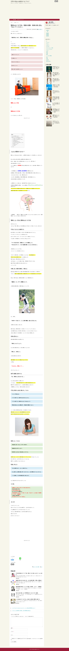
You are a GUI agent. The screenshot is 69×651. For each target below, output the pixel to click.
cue (41, 566)
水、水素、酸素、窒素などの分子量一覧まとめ (56, 104)
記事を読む (17, 578)
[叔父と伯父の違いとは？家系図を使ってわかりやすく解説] (13, 595)
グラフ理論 (50, 55)
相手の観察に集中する (17, 141)
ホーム (11, 19)
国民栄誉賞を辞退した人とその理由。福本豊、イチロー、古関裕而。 (29, 586)
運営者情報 (14, 19)
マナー (47, 50)
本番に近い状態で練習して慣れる (18, 139)
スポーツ (47, 45)
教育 (47, 54)
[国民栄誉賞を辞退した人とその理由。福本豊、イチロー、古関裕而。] (13, 588)
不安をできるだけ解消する (17, 138)
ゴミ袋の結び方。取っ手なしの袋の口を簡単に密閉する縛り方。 (28, 599)
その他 (14, 145)
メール (12, 631)
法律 (47, 58)
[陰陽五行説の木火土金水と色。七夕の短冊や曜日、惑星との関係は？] (13, 582)
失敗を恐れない (16, 140)
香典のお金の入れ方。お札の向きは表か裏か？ (56, 91)
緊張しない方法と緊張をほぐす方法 (17, 137)
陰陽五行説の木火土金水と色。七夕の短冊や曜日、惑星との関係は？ (29, 580)
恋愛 (47, 53)
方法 (36, 566)
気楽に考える (15, 144)
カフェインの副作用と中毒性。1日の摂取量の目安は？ (21, 610)
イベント (47, 42)
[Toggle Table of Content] (22, 135)
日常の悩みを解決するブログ (20, 1)
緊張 (38, 566)
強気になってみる (16, 143)
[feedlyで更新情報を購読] (55, 1)
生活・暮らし (40, 29)
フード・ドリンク (49, 49)
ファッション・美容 (49, 47)
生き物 (47, 59)
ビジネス (47, 46)
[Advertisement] (34, 11)
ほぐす (34, 566)
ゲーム (47, 43)
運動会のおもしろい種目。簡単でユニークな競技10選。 (56, 116)
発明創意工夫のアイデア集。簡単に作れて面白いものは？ (56, 67)
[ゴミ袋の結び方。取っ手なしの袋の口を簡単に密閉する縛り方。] (13, 601)
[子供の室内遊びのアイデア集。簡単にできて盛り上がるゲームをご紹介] (13, 575)
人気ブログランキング (20, 19)
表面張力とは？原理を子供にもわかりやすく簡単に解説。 (56, 85)
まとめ (13, 146)
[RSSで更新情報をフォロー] (57, 1)
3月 (47, 31)
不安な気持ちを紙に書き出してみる (18, 142)
